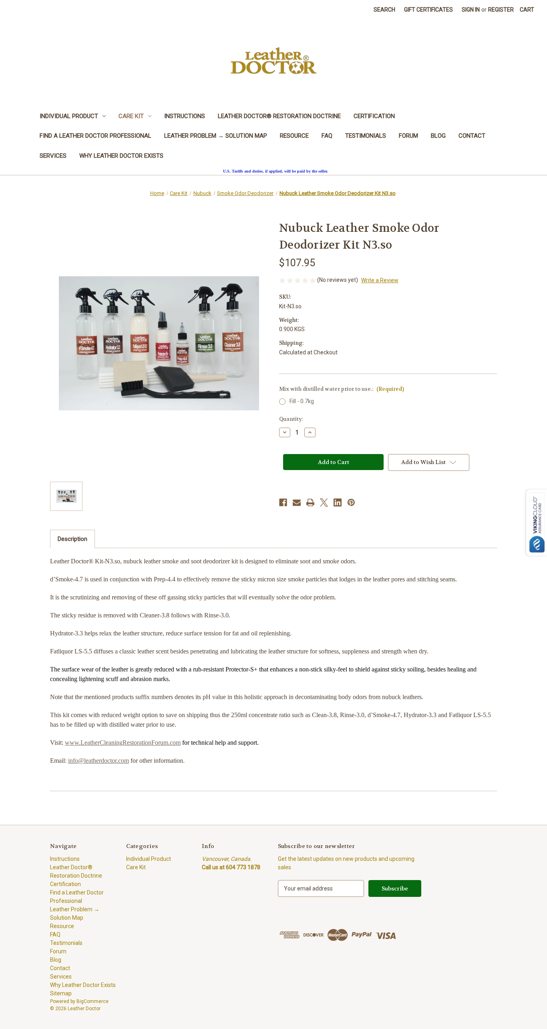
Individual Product (69, 116)
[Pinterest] (351, 502)
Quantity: (291, 419)
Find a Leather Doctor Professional (95, 135)
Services (53, 155)
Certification (374, 116)
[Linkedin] (338, 502)
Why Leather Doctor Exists (121, 155)
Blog (438, 135)
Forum (408, 135)
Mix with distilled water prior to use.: (341, 389)
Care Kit (131, 116)
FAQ (327, 135)
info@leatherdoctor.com (98, 760)
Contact (472, 135)
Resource (294, 135)
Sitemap (61, 993)
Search (384, 9)
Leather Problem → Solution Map (215, 135)
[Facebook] (283, 502)
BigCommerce (92, 1001)
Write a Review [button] (379, 280)
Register (501, 9)
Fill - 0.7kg (302, 401)
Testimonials (365, 135)
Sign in (471, 9)
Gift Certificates (428, 9)
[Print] (310, 502)
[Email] (297, 502)
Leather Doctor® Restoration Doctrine (279, 116)
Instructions (184, 116)
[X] (324, 502)
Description (72, 539)
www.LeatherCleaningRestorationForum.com (123, 742)
